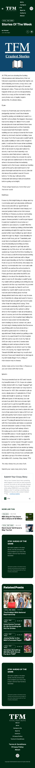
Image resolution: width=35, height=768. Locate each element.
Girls (22, 2)
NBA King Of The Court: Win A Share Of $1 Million (12, 518)
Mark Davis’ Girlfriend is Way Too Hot (12, 529)
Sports (22, 10)
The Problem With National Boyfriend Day (15, 613)
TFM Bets (5, 514)
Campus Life (22, 6)
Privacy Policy (17, 736)
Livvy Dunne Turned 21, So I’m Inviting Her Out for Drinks (12, 626)
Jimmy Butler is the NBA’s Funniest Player (13, 639)
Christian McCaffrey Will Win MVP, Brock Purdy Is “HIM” (12, 652)
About (22, 16)
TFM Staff (5, 30)
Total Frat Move (8, 20)
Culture (23, 13)
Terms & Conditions (17, 739)
